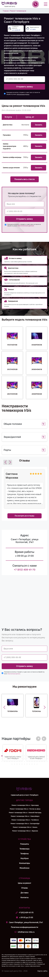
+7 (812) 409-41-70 (24, 569)
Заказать (38, 125)
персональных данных (23, 94)
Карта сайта (42, 971)
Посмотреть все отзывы (24, 516)
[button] (5, 462)
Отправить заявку (24, 86)
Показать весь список (24, 179)
